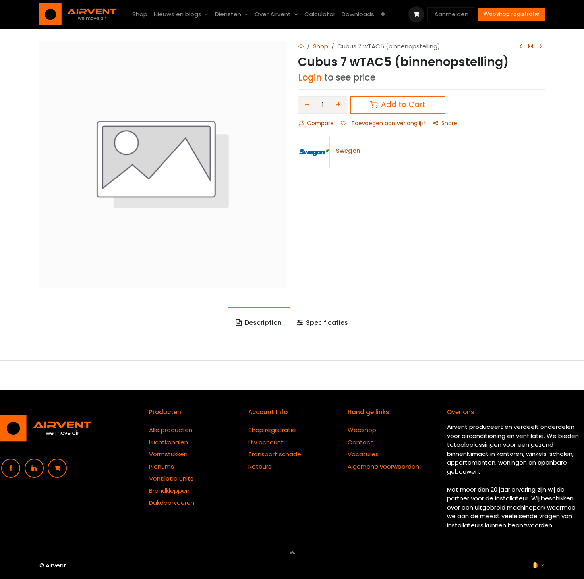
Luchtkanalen (168, 442)
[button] (292, 552)
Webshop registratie (511, 14)
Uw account (266, 442)
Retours (259, 466)
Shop (320, 46)
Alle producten (170, 430)
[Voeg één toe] (338, 105)
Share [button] (449, 123)
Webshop (362, 430)
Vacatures (363, 454)
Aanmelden (451, 14)
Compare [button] (320, 123)
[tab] (258, 323)
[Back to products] (531, 46)
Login (310, 77)
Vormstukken (169, 454)
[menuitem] (140, 14)
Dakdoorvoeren (171, 502)
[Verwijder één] (307, 105)
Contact (360, 442)
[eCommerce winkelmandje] (416, 14)
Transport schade (274, 454)
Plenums (161, 466)
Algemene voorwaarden (385, 466)
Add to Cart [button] (402, 104)
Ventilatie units (171, 478)
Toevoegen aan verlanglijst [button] (388, 123)
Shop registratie (272, 430)
